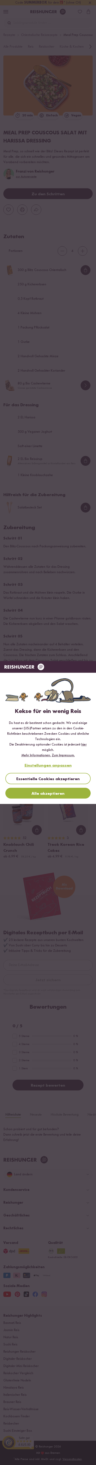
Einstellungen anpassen (48, 766)
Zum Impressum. (63, 755)
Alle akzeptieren (48, 794)
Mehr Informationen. (36, 755)
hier (84, 744)
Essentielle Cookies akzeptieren (48, 779)
